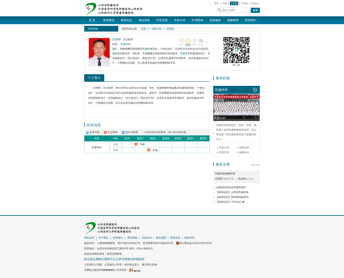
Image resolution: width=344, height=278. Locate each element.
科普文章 (224, 152)
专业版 (244, 3)
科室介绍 (224, 147)
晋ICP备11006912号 (129, 243)
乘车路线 (132, 237)
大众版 (234, 3)
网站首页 (89, 237)
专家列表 (244, 147)
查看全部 (255, 165)
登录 (216, 3)
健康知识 (244, 152)
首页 (143, 28)
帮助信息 (175, 237)
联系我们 (118, 237)
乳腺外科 (221, 125)
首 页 (92, 20)
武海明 (97, 87)
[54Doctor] (134, 270)
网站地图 (161, 237)
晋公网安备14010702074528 (195, 243)
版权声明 (190, 237)
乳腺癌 (146, 48)
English (255, 3)
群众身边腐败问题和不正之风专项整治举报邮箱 (114, 259)
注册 (225, 3)
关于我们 (104, 237)
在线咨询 (147, 237)
